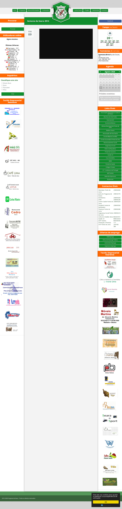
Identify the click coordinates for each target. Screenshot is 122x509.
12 (106, 82)
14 (112, 82)
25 (103, 87)
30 (118, 87)
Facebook (110, 21)
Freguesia (22, 10)
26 (106, 87)
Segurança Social (110, 146)
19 (106, 85)
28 (112, 87)
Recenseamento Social (110, 143)
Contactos (104, 10)
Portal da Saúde (110, 164)
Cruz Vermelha (110, 158)
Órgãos (87, 10)
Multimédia (95, 10)
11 (103, 82)
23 (118, 85)
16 (118, 82)
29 (115, 87)
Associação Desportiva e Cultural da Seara (110, 113)
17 (100, 85)
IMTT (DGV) (110, 173)
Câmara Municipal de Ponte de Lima (110, 126)
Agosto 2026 (110, 72)
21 (112, 85)
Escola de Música (110, 123)
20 (109, 85)
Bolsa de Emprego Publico (110, 240)
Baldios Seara (110, 130)
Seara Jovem (110, 120)
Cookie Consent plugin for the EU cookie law (106, 505)
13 (109, 82)
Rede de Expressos (110, 176)
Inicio (14, 10)
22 (115, 85)
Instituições (45, 10)
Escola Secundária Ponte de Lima (110, 139)
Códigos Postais (110, 167)
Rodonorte (110, 179)
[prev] (100, 71)
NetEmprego (110, 237)
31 (100, 90)
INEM (110, 161)
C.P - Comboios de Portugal (110, 170)
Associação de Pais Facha (110, 133)
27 (109, 87)
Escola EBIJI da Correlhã (110, 136)
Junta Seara (78, 10)
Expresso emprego (110, 246)
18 (103, 85)
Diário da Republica (110, 149)
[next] (119, 71)
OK (106, 502)
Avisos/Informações (33, 10)
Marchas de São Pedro (110, 117)
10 (100, 82)
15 (115, 82)
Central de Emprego (110, 243)
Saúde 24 (110, 155)
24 (100, 87)
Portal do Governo (110, 152)
